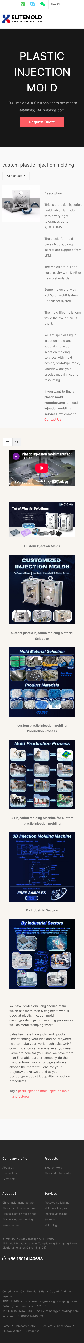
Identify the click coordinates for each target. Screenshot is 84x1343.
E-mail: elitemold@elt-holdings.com (56, 1311)
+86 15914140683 (25, 1258)
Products (46, 1326)
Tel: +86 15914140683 (17, 1311)
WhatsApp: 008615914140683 (23, 1316)
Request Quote (42, 122)
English (56, 4)
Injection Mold (53, 1167)
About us (8, 1167)
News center (12, 1330)
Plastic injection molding (17, 1219)
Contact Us (52, 419)
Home (6, 1326)
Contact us (32, 1330)
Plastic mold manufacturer (19, 1208)
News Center (10, 1225)
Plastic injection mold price (19, 1213)
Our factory (9, 1173)
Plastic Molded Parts (57, 1173)
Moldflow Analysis (55, 1208)
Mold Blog (50, 1225)
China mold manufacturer (18, 1202)
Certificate (9, 1178)
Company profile (25, 1326)
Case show (64, 1326)
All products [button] (15, 175)
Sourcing (50, 1219)
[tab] (8, 442)
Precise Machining (56, 1213)
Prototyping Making (57, 1202)
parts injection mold (33, 1091)
